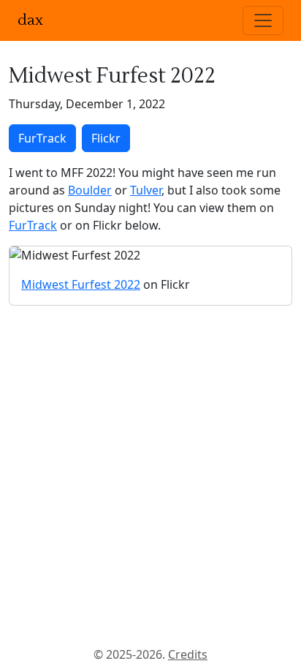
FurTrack (42, 138)
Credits (187, 654)
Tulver (145, 190)
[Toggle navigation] (263, 20)
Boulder (90, 190)
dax (30, 20)
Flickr (106, 138)
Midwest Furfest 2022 (80, 284)
